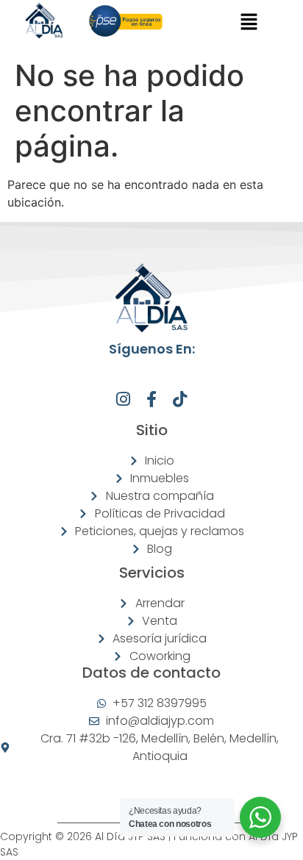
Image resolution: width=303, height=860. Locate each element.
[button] (249, 23)
